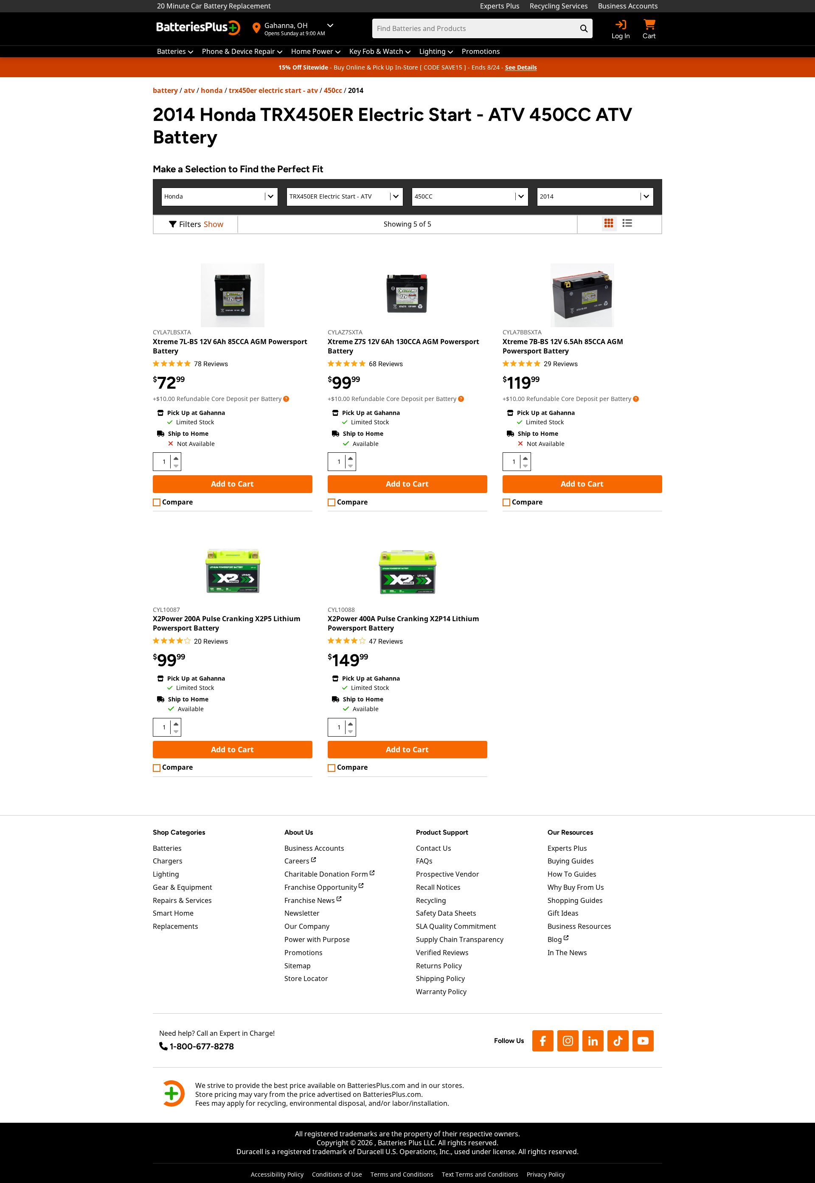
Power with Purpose (317, 939)
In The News (567, 952)
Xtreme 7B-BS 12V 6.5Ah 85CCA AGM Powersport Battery (563, 346)
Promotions (303, 952)
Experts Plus (500, 6)
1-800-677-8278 (202, 1046)
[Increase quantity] (176, 458)
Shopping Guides (575, 900)
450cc (333, 90)
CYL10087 (166, 610)
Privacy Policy (546, 1174)
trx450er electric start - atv (273, 90)
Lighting (166, 874)
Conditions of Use (337, 1174)
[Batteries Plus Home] (199, 28)
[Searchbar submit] (584, 28)
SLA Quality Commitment (456, 926)
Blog (556, 939)
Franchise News (310, 900)
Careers (297, 861)
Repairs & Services (182, 900)
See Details (521, 67)
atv (189, 90)
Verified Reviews (442, 952)
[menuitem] (175, 51)
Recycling (431, 900)
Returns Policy (439, 965)
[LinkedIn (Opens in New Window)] (593, 1040)
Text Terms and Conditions (480, 1174)
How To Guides (572, 874)
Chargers (168, 861)
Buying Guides (571, 861)
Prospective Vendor (447, 874)
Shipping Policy (440, 978)
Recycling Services (559, 6)
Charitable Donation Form (327, 874)
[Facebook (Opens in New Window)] (543, 1040)
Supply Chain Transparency (459, 939)
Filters (190, 224)
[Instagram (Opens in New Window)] (568, 1040)
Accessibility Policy (277, 1174)
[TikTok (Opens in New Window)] (618, 1040)
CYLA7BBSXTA (522, 332)
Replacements (175, 926)
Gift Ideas (563, 913)
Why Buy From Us (576, 887)
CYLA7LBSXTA (172, 332)
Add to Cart (232, 484)
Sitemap (297, 965)
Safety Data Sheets (446, 913)
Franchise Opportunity (321, 887)
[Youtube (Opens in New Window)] (643, 1040)
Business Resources (579, 926)
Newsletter (302, 913)
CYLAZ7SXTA (345, 332)
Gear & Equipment (182, 887)
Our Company (306, 926)
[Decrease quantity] (176, 465)
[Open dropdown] (286, 399)
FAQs (424, 861)
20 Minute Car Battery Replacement (214, 6)
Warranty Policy (441, 991)
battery (165, 90)
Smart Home (173, 913)
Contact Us (433, 848)
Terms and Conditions (402, 1174)
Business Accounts (628, 6)
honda (212, 90)
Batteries (167, 848)
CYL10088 (341, 610)
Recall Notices (438, 887)
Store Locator (306, 978)
